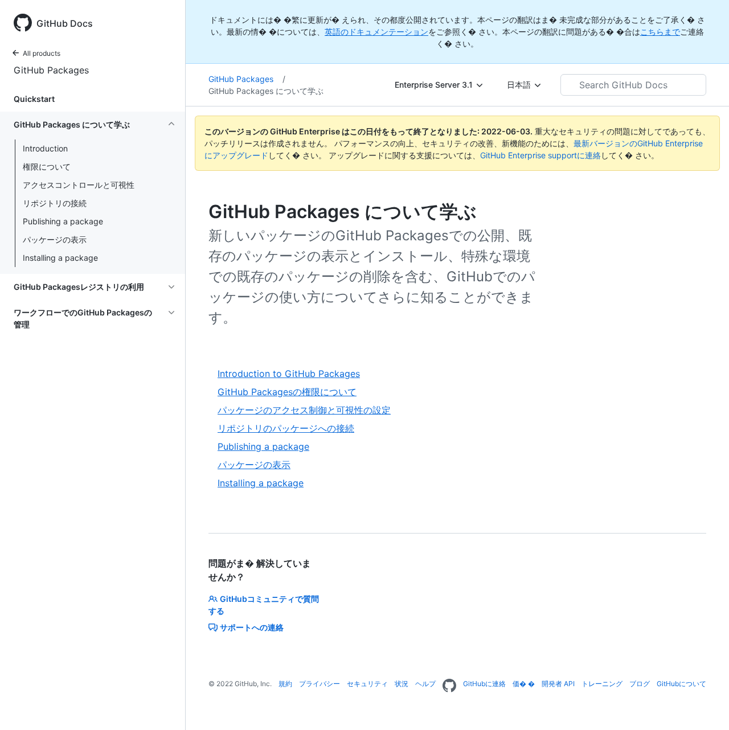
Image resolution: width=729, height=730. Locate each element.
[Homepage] (449, 686)
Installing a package (60, 258)
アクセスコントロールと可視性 (78, 185)
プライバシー (319, 683)
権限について (47, 166)
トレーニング (601, 683)
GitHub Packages (51, 70)
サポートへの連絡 (252, 627)
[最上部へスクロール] (704, 705)
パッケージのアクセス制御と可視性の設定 (304, 410)
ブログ (639, 683)
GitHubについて (681, 683)
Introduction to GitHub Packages (289, 373)
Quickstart (34, 99)
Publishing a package (63, 221)
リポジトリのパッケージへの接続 (286, 428)
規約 (285, 683)
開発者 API (558, 683)
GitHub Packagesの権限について (287, 391)
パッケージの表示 (55, 239)
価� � (524, 683)
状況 (401, 683)
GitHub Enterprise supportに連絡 (540, 155)
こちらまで (660, 31)
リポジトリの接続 (55, 203)
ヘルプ (425, 683)
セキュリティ (367, 683)
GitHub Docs (64, 23)
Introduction (45, 148)
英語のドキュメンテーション (376, 31)
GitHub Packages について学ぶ (265, 91)
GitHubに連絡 (484, 683)
